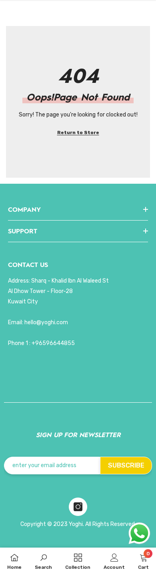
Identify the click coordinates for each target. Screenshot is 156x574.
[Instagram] (78, 507)
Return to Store (78, 132)
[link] (43, 560)
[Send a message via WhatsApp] (139, 533)
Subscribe (126, 465)
